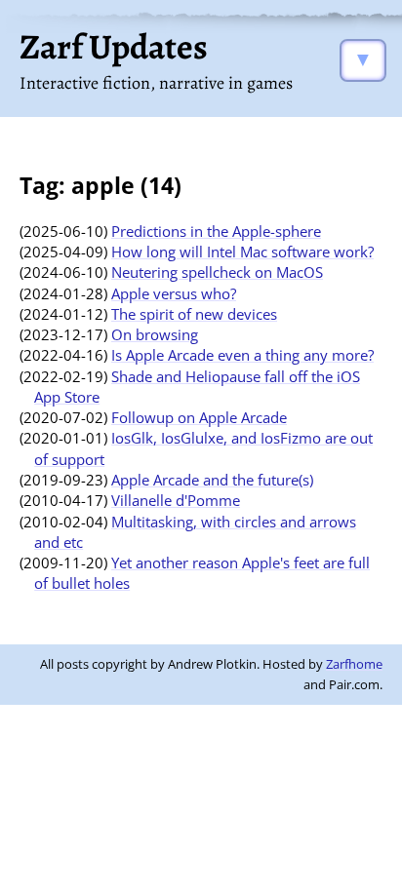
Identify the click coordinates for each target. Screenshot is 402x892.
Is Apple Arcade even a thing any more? (242, 355)
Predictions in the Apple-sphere (216, 231)
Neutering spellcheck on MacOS (217, 272)
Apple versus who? (173, 293)
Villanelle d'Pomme (175, 500)
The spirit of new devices (194, 314)
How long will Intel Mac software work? (242, 251)
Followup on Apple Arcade (199, 417)
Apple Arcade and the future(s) (212, 479)
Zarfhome (354, 664)
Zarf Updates (114, 46)
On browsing (154, 334)
